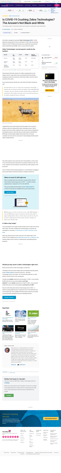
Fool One (31, 444)
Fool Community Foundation (53, 441)
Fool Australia (38, 433)
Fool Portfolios (31, 442)
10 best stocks (29, 186)
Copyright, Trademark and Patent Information (43, 452)
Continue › (8, 395)
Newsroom (22, 438)
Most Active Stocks (53, 9)
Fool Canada (38, 435)
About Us (22, 433)
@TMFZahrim (22, 364)
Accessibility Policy (29, 452)
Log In (54, 1)
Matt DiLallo (23, 317)
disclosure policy (12, 372)
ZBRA (31, 40)
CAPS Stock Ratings (45, 433)
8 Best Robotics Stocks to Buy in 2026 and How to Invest (20, 320)
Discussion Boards (45, 435)
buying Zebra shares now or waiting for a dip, (28, 237)
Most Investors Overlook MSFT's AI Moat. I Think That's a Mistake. (20, 336)
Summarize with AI (25, 32)
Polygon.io (16, 440)
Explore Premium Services (14, 15)
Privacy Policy (13, 452)
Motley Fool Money (31, 446)
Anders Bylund (7, 29)
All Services (31, 433)
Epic (30, 437)
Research (22, 437)
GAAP (15, 69)
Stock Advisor (30, 436)
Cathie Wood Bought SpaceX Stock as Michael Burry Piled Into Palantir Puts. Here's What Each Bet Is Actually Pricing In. (7, 337)
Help (59, 1)
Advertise (22, 442)
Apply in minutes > (50, 90)
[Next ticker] (49, 11)
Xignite (11, 440)
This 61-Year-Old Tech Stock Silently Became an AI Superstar (33, 336)
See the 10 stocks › (9, 297)
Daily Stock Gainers (53, 11)
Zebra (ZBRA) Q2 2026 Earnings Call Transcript (7, 321)
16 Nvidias (6, 382)
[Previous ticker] (4, 11)
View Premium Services (51, 418)
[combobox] (10, 1)
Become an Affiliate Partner (54, 443)
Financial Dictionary (45, 440)
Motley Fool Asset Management (53, 434)
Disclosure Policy (21, 452)
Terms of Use (6, 452)
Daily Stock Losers (54, 12)
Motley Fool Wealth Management (53, 436)
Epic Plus (31, 439)
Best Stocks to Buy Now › (57, 5)
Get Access (43, 64)
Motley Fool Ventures (54, 438)
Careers (21, 435)
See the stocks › (10, 192)
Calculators (45, 437)
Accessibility (47, 1)
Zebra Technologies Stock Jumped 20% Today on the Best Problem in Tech (32, 322)
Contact (21, 440)
